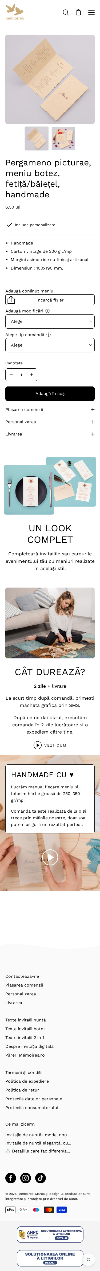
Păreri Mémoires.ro (25, 1055)
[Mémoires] (14, 12)
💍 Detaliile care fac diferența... (37, 1151)
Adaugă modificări (24, 310)
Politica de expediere (27, 1081)
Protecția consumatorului (31, 1107)
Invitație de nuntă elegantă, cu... (38, 1143)
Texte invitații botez (25, 1028)
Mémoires (25, 1194)
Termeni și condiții (23, 1072)
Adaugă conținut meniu (29, 291)
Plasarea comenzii (24, 409)
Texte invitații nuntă (25, 1019)
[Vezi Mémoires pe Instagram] (25, 1178)
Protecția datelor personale (33, 1098)
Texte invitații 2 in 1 (24, 1037)
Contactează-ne (22, 976)
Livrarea (13, 434)
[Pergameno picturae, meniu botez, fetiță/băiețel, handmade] (37, 138)
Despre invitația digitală (29, 1046)
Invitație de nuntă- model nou (36, 1134)
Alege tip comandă (24, 334)
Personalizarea (20, 421)
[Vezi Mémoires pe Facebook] (10, 1178)
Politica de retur (22, 1090)
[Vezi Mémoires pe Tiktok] (40, 1178)
